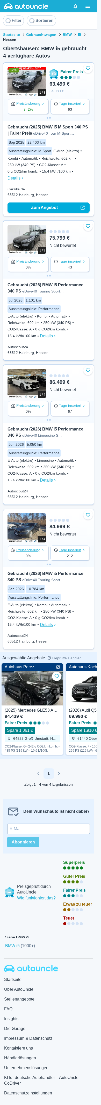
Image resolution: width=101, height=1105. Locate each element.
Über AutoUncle (18, 989)
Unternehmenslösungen (26, 1068)
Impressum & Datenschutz (28, 1038)
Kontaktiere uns (18, 1048)
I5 (79, 34)
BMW (67, 34)
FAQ (8, 1009)
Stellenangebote (19, 999)
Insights (11, 1019)
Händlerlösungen (20, 1058)
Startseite (11, 34)
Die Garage (14, 1028)
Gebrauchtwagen (41, 34)
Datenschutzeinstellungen (28, 1093)
